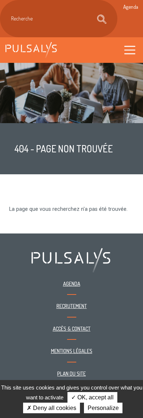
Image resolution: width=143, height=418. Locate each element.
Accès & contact (72, 328)
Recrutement (71, 306)
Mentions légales (71, 350)
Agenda (71, 283)
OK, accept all (95, 397)
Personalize (103, 408)
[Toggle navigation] (130, 50)
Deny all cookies (54, 408)
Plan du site (71, 373)
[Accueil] (31, 50)
